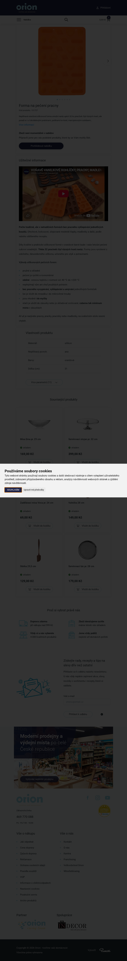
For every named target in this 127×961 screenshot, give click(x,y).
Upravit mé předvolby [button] (34, 490)
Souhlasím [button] (13, 490)
